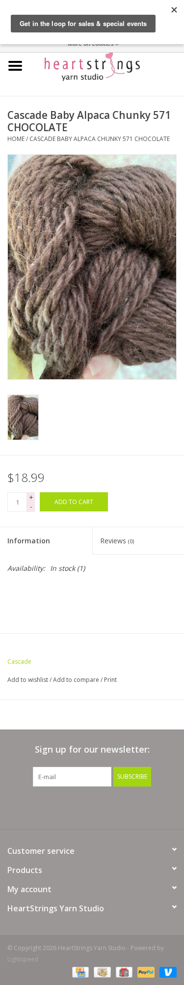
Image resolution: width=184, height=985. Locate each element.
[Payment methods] (79, 971)
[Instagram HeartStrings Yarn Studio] (145, 807)
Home (16, 139)
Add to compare (77, 679)
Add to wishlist (27, 679)
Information (28, 540)
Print (110, 679)
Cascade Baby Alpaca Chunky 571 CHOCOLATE (99, 139)
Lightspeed (22, 959)
